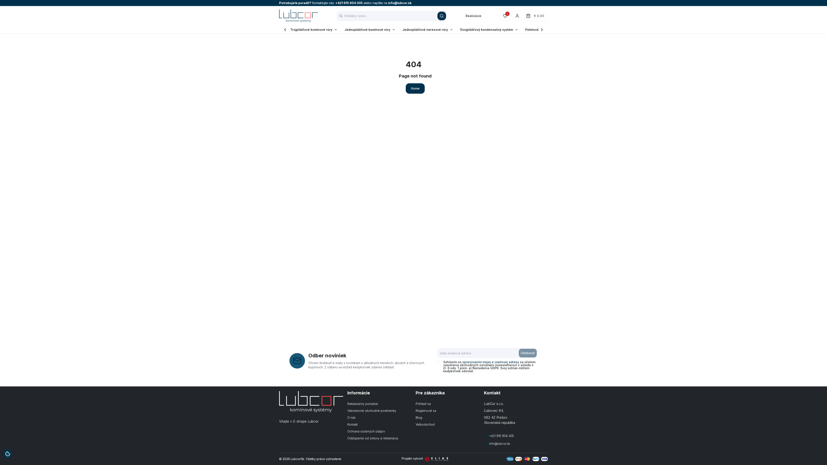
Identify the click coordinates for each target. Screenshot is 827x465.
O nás (351, 417)
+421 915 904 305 (349, 3)
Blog (419, 417)
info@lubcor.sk (400, 3)
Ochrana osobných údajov (366, 431)
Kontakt (352, 424)
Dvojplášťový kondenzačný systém (486, 29)
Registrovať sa (426, 410)
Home (415, 88)
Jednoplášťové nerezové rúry (425, 29)
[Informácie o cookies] (7, 454)
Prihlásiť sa (423, 404)
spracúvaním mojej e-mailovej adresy (490, 362)
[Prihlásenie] (517, 16)
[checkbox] (439, 362)
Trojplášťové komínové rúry (311, 29)
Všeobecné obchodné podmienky (371, 410)
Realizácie (473, 16)
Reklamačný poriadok (362, 404)
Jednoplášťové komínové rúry (367, 29)
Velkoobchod (425, 424)
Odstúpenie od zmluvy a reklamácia (372, 438)
